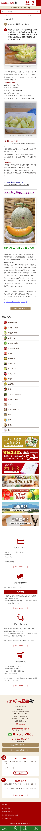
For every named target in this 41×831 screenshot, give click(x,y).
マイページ (27, 4)
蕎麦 (9, 414)
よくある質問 (6, 808)
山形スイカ (11, 338)
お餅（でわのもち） (14, 409)
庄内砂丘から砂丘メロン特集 (19, 248)
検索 (38, 12)
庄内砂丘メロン (13, 333)
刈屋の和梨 (11, 358)
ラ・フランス (12, 368)
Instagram (22, 724)
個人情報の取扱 (6, 818)
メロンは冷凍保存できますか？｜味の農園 (16, 185)
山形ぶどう (11, 363)
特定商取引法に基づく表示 (10, 815)
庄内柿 (10, 379)
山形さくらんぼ (13, 328)
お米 (9, 404)
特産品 (10, 425)
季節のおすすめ (13, 322)
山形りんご (11, 374)
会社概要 (4, 805)
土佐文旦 (11, 384)
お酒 (9, 420)
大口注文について (7, 811)
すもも (10, 353)
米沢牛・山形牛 (13, 399)
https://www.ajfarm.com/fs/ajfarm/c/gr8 (15, 302)
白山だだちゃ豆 (13, 343)
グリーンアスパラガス (15, 394)
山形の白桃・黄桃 (13, 348)
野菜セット (11, 389)
